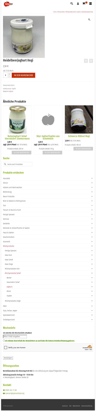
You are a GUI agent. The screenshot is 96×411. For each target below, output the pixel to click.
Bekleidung (7, 192)
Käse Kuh (8, 255)
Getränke (6, 223)
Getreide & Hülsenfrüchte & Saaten (16, 228)
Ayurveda (6, 178)
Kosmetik (6, 241)
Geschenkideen (8, 237)
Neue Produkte (8, 196)
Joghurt (11, 91)
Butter (9, 278)
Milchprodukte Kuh (12, 269)
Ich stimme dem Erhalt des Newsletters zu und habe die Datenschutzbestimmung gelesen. (40, 341)
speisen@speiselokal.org (14, 393)
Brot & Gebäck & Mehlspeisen (14, 201)
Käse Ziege (9, 264)
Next (91, 130)
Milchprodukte (8, 246)
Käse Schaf (9, 259)
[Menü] (90, 4)
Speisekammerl (9, 315)
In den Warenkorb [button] (21, 152)
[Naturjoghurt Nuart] (86, 61)
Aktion (5, 183)
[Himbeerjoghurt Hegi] (91, 61)
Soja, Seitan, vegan (10, 310)
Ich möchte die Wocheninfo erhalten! (17, 333)
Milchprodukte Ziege (12, 301)
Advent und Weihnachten (12, 187)
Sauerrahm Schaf (13, 282)
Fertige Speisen (8, 214)
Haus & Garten (8, 232)
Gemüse (6, 219)
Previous (5, 130)
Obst (4, 306)
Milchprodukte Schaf (12, 273)
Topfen (9, 296)
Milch (9, 291)
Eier (4, 205)
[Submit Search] (5, 164)
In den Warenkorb (23, 75)
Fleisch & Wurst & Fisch (12, 210)
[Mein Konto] (78, 4)
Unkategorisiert (9, 319)
